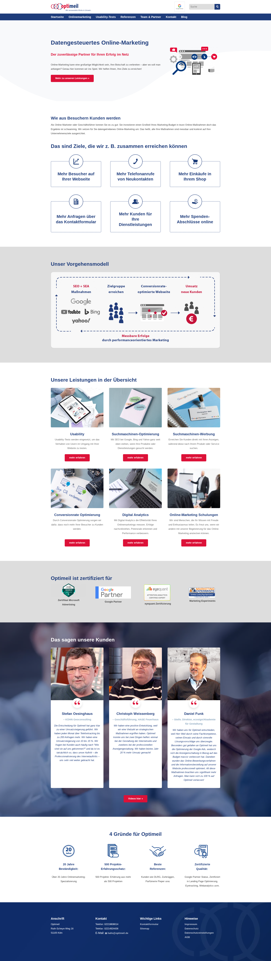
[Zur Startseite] (71, 7)
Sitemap (144, 928)
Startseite (57, 16)
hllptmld (117, 933)
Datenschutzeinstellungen (199, 933)
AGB (187, 937)
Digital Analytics (135, 515)
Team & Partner (150, 16)
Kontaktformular (149, 924)
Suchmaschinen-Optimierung (135, 434)
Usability (77, 434)
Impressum (191, 924)
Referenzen (128, 16)
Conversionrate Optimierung (77, 515)
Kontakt (171, 16)
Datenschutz (192, 928)
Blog (184, 16)
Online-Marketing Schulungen (194, 515)
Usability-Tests (106, 16)
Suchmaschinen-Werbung (194, 434)
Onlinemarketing (80, 16)
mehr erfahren (77, 457)
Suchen (217, 7)
